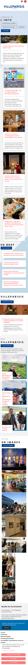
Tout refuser (13, 658)
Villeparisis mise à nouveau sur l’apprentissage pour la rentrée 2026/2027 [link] (13, 320)
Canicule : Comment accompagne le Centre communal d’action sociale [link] (13, 135)
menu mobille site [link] (25, 1)
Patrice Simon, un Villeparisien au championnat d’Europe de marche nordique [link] (6, 398)
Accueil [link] (3, 632)
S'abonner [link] (6, 628)
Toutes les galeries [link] (8, 445)
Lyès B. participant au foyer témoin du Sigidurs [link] (6, 376)
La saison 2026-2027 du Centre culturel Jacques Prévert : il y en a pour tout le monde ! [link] (13, 178)
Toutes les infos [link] (6, 248)
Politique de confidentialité (8, 650)
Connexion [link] (22, 1)
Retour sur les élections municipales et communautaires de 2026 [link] (13, 273)
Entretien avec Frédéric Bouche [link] (6, 428)
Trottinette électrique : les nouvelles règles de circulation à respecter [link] (13, 92)
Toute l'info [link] (5, 30)
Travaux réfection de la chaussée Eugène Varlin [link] (10, 263)
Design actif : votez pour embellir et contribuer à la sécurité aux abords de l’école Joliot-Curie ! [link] (14, 224)
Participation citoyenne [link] (8, 23)
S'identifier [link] (4, 634)
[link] (14, 7)
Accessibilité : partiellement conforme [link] (12, 640)
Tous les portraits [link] (7, 345)
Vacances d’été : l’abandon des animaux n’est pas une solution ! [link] (13, 254)
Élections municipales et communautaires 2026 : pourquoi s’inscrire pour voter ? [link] (13, 283)
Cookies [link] (3, 642)
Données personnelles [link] (7, 638)
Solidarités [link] (21, 27)
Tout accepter (13, 662)
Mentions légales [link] (6, 636)
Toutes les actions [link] (7, 302)
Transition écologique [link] (8, 27)
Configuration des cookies (13, 654)
